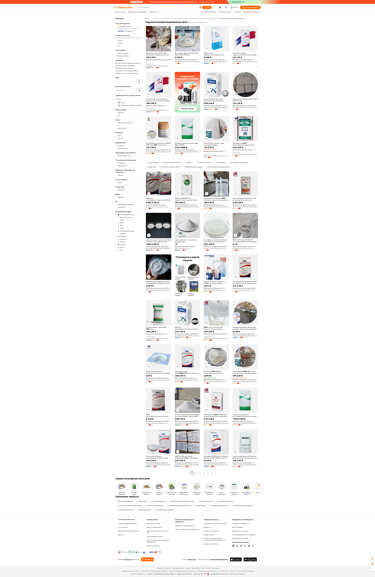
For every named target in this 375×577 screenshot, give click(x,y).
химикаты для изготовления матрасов (219, 167)
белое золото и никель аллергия (171, 167)
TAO (202, 568)
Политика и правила (153, 545)
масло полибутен (153, 162)
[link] (372, 558)
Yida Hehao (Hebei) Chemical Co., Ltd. (157, 66)
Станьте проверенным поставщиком (244, 534)
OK (139, 81)
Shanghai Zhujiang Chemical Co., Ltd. (157, 206)
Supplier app (192, 559)
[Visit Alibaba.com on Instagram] (245, 546)
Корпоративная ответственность (128, 531)
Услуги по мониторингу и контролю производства (158, 541)
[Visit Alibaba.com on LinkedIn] (237, 546)
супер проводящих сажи (159, 501)
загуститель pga (201, 505)
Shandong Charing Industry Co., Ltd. (214, 290)
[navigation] (129, 245)
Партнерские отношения (240, 538)
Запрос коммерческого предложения (187, 529)
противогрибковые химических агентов (180, 505)
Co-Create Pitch (123, 527)
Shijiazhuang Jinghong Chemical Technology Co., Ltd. (216, 206)
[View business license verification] (205, 574)
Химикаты (155, 18)
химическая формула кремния (194, 167)
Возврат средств (209, 534)
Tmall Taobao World (178, 568)
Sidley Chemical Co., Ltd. (182, 248)
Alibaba (147, 18)
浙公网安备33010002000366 (219, 574)
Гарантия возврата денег (154, 527)
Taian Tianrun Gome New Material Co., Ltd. (158, 151)
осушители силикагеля (204, 162)
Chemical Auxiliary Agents (208, 18)
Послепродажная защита (155, 536)
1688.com (167, 568)
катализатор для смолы (206, 501)
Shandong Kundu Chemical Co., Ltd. (243, 248)
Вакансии (121, 534)
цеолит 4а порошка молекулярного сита (182, 501)
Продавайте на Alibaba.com (240, 523)
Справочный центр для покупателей (215, 523)
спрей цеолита (221, 162)
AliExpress (160, 568)
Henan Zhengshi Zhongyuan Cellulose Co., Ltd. (187, 61)
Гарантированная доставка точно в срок (157, 532)
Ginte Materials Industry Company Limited (245, 107)
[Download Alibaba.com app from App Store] (236, 559)
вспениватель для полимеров (165, 510)
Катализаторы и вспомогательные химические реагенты (180, 18)
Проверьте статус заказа (240, 531)
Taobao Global (195, 568)
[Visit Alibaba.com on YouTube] (249, 546)
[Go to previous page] (188, 473)
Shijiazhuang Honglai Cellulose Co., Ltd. (215, 155)
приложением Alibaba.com (219, 559)
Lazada (187, 568)
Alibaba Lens (128, 559)
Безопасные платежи (153, 523)
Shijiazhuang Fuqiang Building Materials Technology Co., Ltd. (187, 151)
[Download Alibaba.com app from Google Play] (250, 559)
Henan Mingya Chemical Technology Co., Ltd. (158, 290)
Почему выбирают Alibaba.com (127, 523)
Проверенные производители (184, 525)
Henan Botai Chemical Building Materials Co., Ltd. (216, 107)
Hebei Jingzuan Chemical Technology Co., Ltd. (245, 154)
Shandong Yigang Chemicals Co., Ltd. (215, 248)
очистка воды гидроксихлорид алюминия (130, 505)
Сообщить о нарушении (211, 544)
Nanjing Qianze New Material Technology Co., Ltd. (187, 206)
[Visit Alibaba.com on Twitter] (241, 546)
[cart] (226, 8)
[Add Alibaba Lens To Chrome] (147, 559)
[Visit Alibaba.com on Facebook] (233, 546)
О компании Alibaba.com (126, 519)
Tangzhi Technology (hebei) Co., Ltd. (243, 290)
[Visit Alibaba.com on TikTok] (253, 546)
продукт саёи (152, 167)
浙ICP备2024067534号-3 (237, 574)
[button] (200, 7)
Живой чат (207, 527)
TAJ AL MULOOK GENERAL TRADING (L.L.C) (158, 248)
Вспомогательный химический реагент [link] (231, 18)
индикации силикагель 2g (226, 501)
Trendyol (208, 568)
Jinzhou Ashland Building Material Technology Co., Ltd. (216, 61)
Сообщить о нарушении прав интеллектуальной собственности (215, 539)
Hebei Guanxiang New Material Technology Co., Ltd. (245, 206)
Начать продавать (237, 527)
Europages (216, 568)
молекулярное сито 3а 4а (126, 510)
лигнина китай (142, 501)
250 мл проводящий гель (126, 501)
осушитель (189, 162)
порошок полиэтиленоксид (155, 505)
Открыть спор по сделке (211, 531)
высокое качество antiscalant (172, 162)
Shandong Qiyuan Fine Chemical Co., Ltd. (245, 61)
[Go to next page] (215, 473)
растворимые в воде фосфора (239, 162)
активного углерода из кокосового (243, 505)
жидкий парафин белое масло (219, 505)
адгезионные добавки (145, 510)
